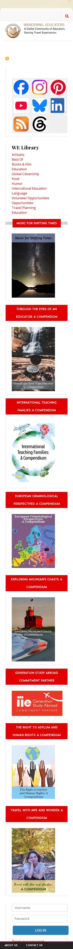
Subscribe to (7, 58)
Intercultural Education (29, 188)
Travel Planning (24, 208)
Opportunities (22, 203)
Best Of (17, 159)
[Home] (36, 30)
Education (19, 169)
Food (15, 179)
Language (19, 193)
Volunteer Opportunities (30, 198)
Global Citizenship (25, 174)
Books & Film (21, 164)
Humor (17, 183)
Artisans (18, 154)
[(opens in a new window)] (21, 87)
